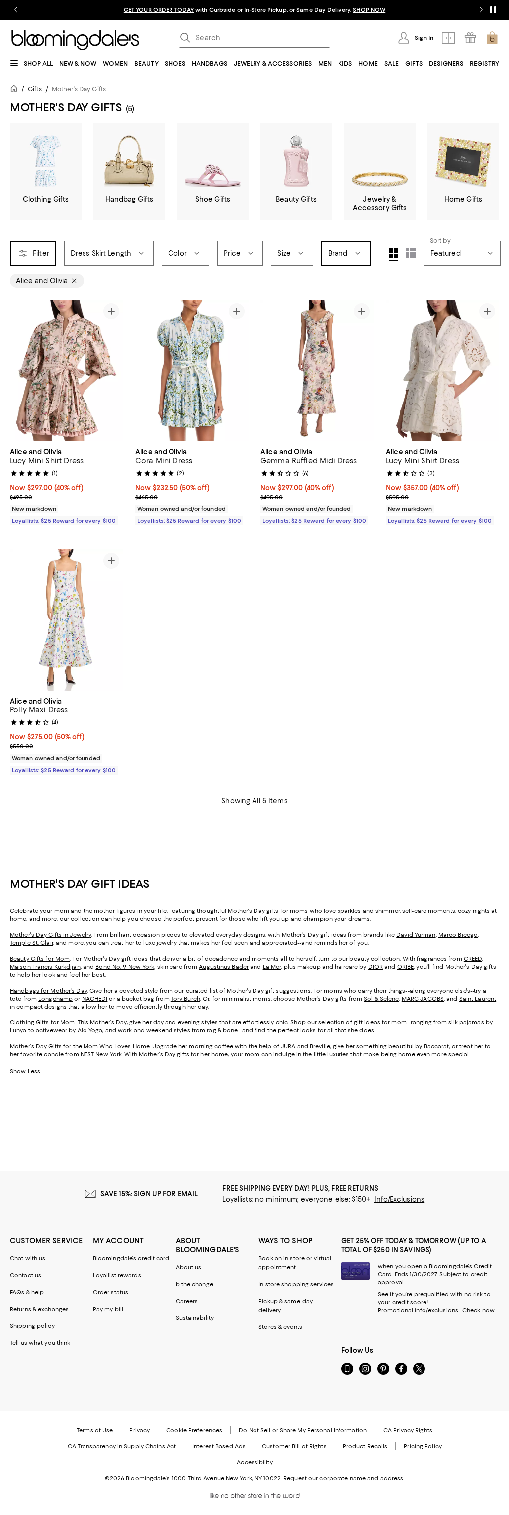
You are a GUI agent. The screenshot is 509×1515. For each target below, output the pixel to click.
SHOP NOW (369, 9)
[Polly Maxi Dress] (66, 620)
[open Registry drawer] (470, 38)
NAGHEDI (95, 998)
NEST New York (101, 1054)
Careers (187, 1301)
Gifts (35, 89)
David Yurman (415, 934)
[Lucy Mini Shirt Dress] (66, 370)
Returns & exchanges (39, 1309)
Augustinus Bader (224, 966)
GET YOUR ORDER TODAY (159, 9)
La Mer (272, 966)
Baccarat (436, 1046)
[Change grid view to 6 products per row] (411, 253)
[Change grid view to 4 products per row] (393, 254)
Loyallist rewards (117, 1275)
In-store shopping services (296, 1284)
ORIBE (405, 966)
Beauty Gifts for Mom (40, 958)
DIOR (375, 966)
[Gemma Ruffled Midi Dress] (317, 370)
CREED (473, 958)
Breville (320, 1046)
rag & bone (222, 1030)
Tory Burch (185, 998)
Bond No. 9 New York (124, 966)
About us (189, 1267)
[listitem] (254, 10)
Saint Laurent (477, 998)
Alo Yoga (90, 1030)
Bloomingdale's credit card (131, 1258)
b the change (194, 1284)
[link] (66, 485)
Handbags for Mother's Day (48, 990)
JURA (288, 1046)
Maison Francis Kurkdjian (45, 966)
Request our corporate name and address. (343, 1478)
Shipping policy (32, 1325)
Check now (478, 1310)
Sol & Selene (381, 998)
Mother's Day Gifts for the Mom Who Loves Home (80, 1046)
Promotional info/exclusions (418, 1310)
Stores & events (280, 1326)
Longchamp (55, 998)
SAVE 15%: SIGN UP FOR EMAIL (149, 1194)
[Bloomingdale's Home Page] (75, 40)
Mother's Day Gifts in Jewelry (50, 934)
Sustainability (195, 1317)
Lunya (18, 1030)
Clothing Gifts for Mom (42, 1022)
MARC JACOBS (423, 998)
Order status (110, 1292)
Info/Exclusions (399, 1199)
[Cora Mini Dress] (192, 370)
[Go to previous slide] (16, 10)
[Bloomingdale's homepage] (16, 90)
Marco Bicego (458, 934)
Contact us (25, 1275)
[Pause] (493, 10)
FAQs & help (27, 1292)
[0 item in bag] (492, 38)
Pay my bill (108, 1309)
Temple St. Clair (31, 942)
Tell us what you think (40, 1342)
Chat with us (27, 1258)
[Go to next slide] (481, 10)
